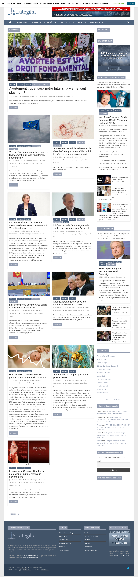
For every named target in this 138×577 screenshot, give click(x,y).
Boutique (80, 22)
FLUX (86, 533)
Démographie (33, 313)
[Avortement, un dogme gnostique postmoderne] (73, 346)
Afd (23, 234)
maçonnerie (76, 234)
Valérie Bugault (102, 383)
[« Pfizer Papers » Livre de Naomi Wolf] (104, 176)
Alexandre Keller (102, 393)
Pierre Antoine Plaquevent (106, 356)
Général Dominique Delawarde (107, 366)
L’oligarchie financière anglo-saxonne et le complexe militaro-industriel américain (111, 435)
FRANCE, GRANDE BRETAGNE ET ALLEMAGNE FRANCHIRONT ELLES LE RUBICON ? (112, 419)
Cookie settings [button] (118, 3)
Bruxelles (31, 163)
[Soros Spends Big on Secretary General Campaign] (113, 242)
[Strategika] (10, 22)
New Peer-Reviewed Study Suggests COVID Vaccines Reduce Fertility (113, 120)
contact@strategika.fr (30, 558)
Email (99, 461)
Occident (84, 383)
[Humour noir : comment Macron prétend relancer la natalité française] (29, 346)
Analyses (35, 22)
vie (73, 96)
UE (16, 166)
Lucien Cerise (101, 376)
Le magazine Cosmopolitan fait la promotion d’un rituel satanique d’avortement (26, 474)
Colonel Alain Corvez (104, 369)
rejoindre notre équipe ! (120, 555)
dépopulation (77, 160)
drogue (75, 310)
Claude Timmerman (104, 379)
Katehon (87, 540)
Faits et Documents (91, 536)
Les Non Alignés (65, 543)
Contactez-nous (96, 22)
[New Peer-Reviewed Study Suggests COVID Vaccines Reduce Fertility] (113, 91)
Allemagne (28, 234)
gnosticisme (76, 383)
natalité (40, 313)
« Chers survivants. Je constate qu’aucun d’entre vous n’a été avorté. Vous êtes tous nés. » (28, 225)
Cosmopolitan (33, 482)
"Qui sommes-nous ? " (32, 556)
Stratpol (62, 547)
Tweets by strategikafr (114, 399)
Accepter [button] (131, 3)
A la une (12, 84)
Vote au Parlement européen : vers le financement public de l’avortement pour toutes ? (28, 155)
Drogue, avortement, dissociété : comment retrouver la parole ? (70, 303)
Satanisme (41, 482)
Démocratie (38, 163)
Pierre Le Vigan (102, 363)
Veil (54, 237)
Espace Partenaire (90, 550)
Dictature (12, 166)
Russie (11, 316)
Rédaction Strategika (28, 96)
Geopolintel (63, 536)
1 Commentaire (42, 96)
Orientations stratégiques (41, 84)
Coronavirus (103, 113)
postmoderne (57, 386)
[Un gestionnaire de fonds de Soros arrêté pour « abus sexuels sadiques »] (104, 318)
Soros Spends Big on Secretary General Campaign (110, 271)
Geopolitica (88, 547)
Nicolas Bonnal (102, 386)
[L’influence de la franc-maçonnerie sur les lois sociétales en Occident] (73, 194)
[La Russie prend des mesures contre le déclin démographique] (29, 273)
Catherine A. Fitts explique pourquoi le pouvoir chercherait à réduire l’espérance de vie (119, 193)
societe (66, 96)
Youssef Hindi (102, 359)
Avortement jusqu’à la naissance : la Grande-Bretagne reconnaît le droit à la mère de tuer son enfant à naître (72, 151)
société (42, 234)
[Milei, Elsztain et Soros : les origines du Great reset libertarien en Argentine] (104, 332)
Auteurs (68, 22)
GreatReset (85, 160)
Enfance (60, 96)
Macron (31, 383)
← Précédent (14, 514)
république (84, 234)
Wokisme (17, 485)
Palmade (81, 310)
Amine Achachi (102, 389)
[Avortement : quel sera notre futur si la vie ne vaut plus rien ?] (51, 35)
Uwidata (87, 543)
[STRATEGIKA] (22, 532)
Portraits (58, 22)
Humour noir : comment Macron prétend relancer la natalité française (28, 376)
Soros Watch (111, 265)
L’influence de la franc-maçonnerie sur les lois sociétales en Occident (71, 226)
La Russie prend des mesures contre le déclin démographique (28, 306)
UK (70, 96)
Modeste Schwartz (103, 373)
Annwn (99, 425)
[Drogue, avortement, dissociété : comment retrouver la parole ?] (73, 273)
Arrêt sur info (63, 540)
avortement (53, 96)
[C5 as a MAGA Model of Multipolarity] (104, 307)
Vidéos (66, 222)
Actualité (48, 22)
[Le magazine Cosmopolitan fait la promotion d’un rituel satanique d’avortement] (29, 442)
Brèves (28, 219)
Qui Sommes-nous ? (22, 22)
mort (54, 163)
